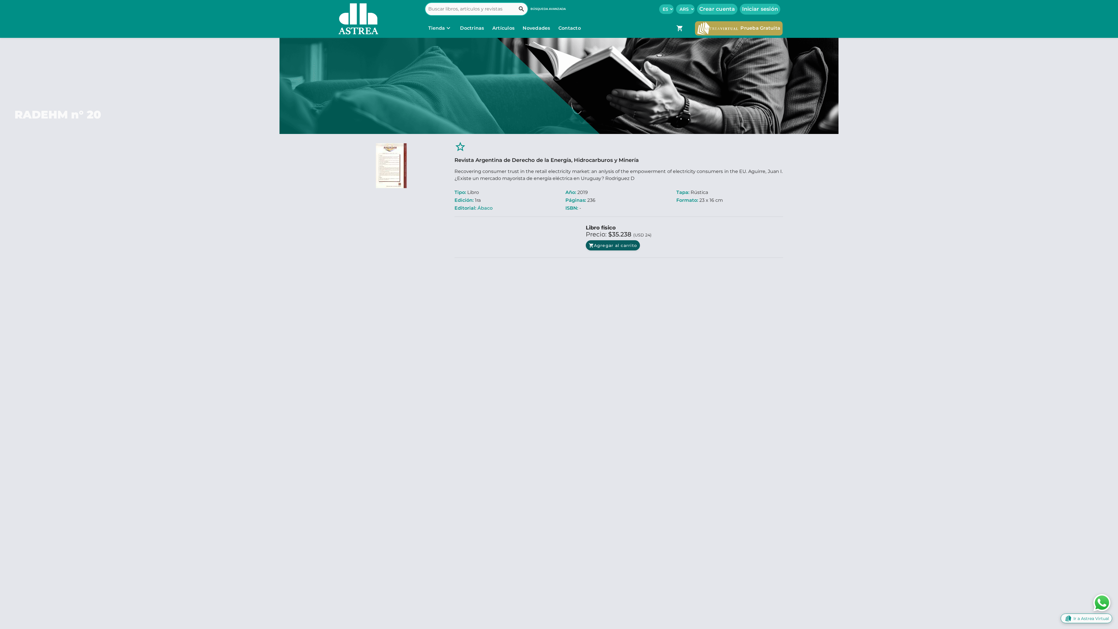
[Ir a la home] (356, 19)
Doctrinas (472, 28)
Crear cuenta (717, 9)
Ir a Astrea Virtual (1091, 618)
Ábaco (485, 208)
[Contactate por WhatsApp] (1102, 602)
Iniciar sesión (760, 9)
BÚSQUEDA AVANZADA (548, 9)
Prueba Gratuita (760, 28)
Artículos (504, 28)
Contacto (569, 28)
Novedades (537, 28)
